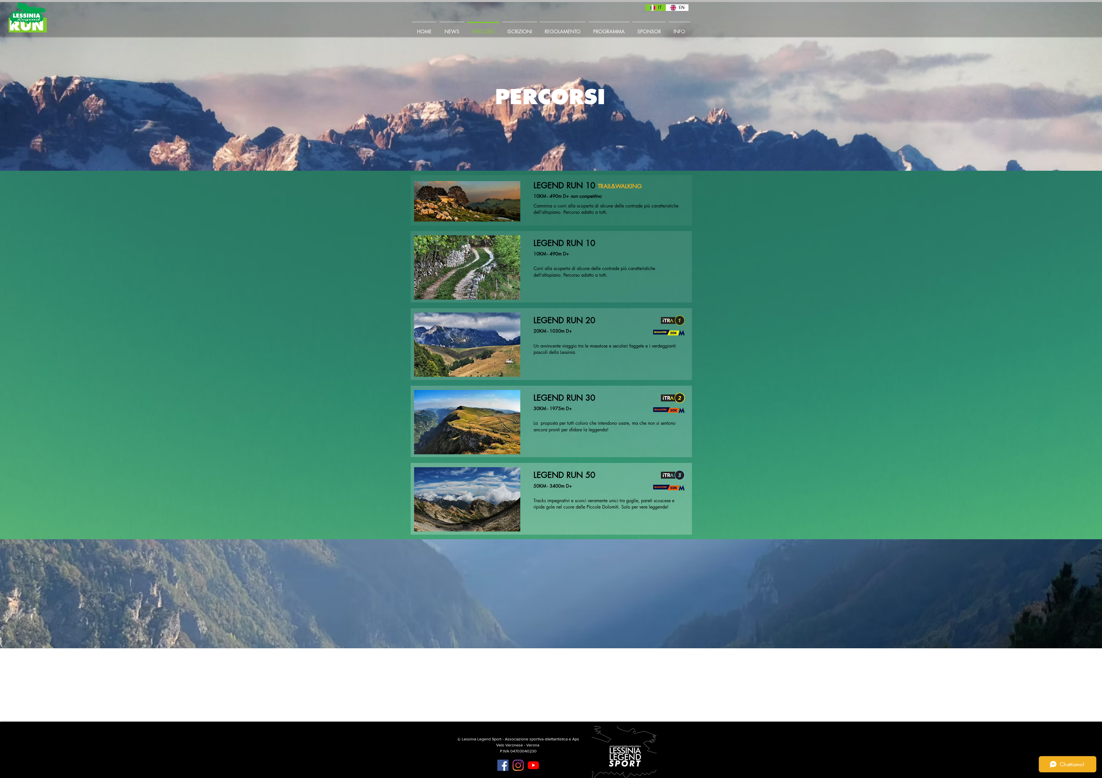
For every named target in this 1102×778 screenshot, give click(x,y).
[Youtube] (533, 765)
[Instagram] (518, 765)
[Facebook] (503, 765)
